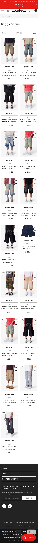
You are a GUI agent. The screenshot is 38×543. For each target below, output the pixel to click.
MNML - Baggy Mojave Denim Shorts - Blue (28, 121)
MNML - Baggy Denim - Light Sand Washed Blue (28, 401)
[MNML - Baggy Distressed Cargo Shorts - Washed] (9, 378)
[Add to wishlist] (16, 40)
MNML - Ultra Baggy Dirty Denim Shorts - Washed (9, 214)
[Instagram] (10, 506)
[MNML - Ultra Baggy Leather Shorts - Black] (9, 238)
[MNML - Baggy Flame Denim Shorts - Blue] (9, 144)
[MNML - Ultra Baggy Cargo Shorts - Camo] (9, 284)
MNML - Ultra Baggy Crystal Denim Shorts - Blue (28, 74)
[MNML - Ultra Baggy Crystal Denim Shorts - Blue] (28, 51)
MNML (9, 70)
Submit (29, 498)
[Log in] (29, 11)
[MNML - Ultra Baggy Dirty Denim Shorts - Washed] (9, 191)
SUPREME (28, 244)
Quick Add (9, 67)
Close (36, 4)
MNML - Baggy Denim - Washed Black (10, 448)
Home (2, 16)
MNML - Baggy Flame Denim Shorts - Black (28, 214)
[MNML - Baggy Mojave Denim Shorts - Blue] (28, 98)
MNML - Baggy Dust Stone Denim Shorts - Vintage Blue (10, 74)
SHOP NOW (19, 6)
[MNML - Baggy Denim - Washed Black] (9, 425)
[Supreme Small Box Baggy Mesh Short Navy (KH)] (28, 231)
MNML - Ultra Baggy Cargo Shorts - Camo (9, 308)
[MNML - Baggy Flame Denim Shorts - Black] (28, 191)
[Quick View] (16, 43)
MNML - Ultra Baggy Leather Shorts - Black (9, 261)
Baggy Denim (10, 16)
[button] (17, 33)
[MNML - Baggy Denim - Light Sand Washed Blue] (28, 378)
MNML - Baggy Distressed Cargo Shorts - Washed (9, 401)
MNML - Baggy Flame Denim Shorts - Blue (9, 167)
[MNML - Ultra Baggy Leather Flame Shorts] (9, 98)
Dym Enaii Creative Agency (24, 526)
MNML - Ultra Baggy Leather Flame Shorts (10, 121)
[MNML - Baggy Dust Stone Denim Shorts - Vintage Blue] (9, 51)
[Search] (8, 11)
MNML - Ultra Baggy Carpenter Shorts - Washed (28, 308)
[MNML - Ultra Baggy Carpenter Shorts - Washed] (28, 284)
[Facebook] (4, 506)
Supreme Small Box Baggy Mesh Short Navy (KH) (28, 247)
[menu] (2, 11)
